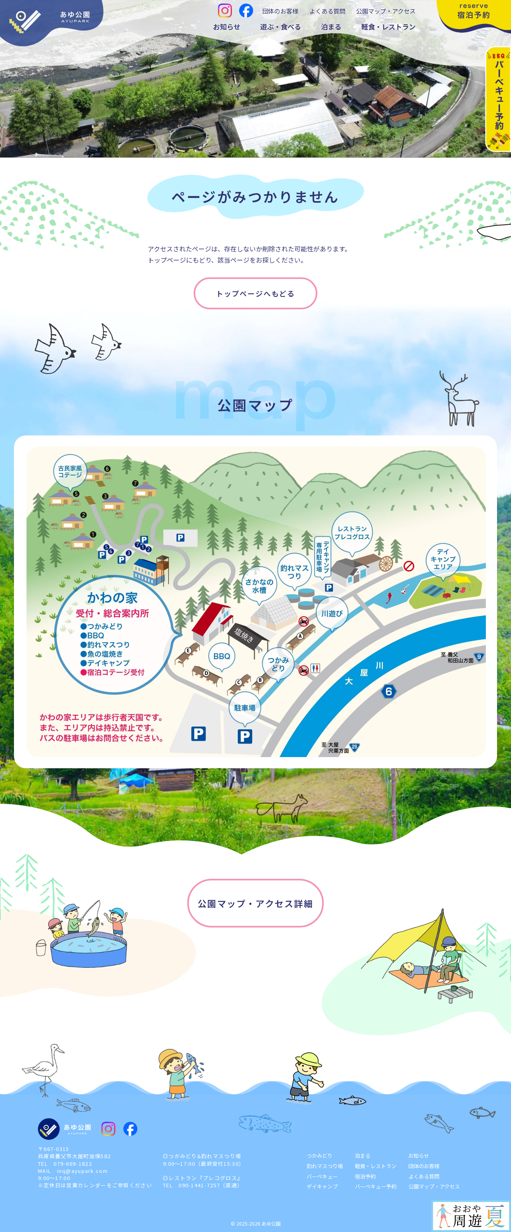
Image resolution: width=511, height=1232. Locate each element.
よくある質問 (327, 10)
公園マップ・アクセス (386, 10)
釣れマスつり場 (325, 1166)
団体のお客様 (280, 10)
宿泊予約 (365, 1176)
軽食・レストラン (388, 27)
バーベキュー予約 (375, 1186)
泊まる (331, 27)
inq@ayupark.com (82, 1171)
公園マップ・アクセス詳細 (255, 903)
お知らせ (226, 27)
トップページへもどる (255, 293)
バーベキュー (322, 1176)
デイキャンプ (322, 1186)
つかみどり (320, 1155)
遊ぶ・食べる (280, 27)
